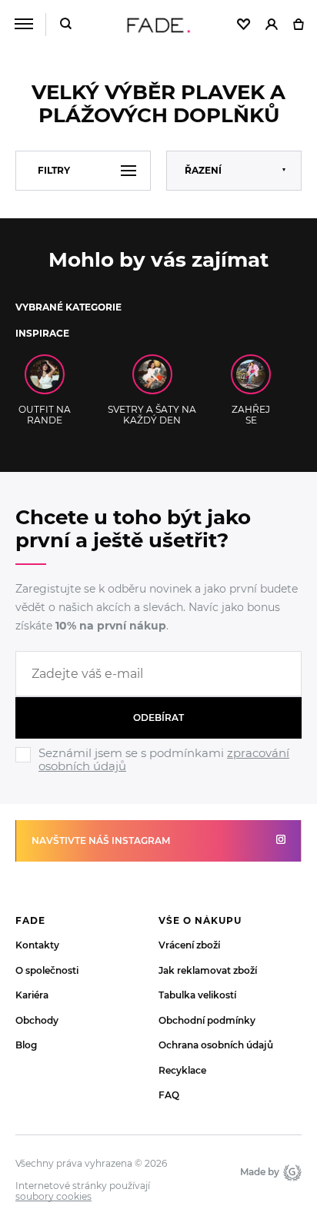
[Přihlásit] (271, 25)
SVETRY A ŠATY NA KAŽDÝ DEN (152, 415)
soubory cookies (53, 1196)
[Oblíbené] (243, 25)
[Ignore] (158, 774)
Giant (290, 1172)
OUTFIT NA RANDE (44, 415)
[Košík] (298, 25)
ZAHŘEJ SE (251, 415)
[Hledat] (65, 25)
